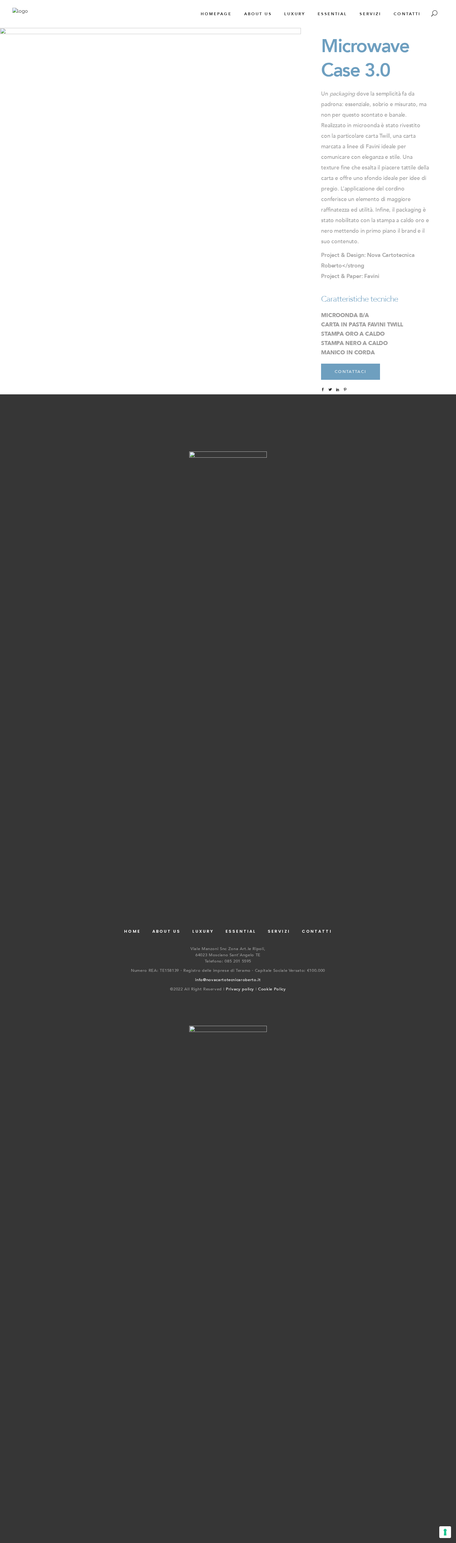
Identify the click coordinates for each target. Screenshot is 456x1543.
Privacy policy (240, 989)
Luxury (203, 931)
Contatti (317, 931)
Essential (241, 931)
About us (166, 931)
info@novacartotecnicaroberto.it (228, 980)
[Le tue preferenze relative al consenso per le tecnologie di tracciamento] (445, 1532)
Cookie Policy (272, 989)
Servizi (279, 931)
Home (132, 931)
